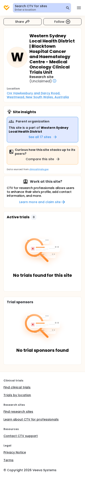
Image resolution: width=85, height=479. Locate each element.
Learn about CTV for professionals (31, 419)
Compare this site (40, 159)
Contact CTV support (20, 436)
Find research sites (18, 411)
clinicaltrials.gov (38, 169)
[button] (33, 217)
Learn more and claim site (39, 202)
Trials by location (17, 395)
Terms (8, 460)
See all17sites (40, 137)
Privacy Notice (14, 452)
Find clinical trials (17, 387)
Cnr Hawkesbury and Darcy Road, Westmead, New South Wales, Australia (38, 95)
